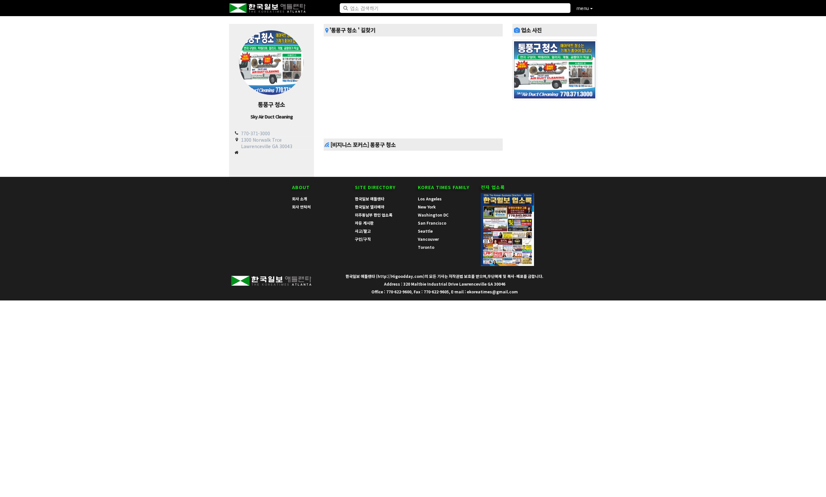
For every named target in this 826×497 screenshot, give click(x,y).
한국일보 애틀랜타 (369, 198)
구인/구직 (363, 239)
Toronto (426, 247)
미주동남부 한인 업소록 (373, 215)
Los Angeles (430, 198)
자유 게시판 (364, 223)
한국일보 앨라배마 (369, 206)
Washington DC (433, 215)
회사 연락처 (301, 206)
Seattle (425, 231)
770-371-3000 (255, 133)
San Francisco (432, 223)
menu (583, 8)
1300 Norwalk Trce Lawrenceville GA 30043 (266, 143)
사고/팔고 (363, 231)
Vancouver (428, 239)
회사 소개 (299, 198)
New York (427, 206)
